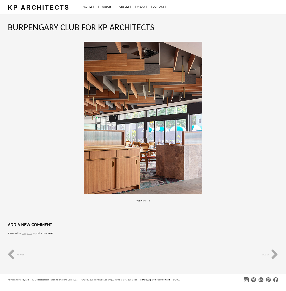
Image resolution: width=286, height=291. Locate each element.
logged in (27, 233)
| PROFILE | (87, 6)
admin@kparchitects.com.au (155, 280)
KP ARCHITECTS (38, 7)
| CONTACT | (158, 6)
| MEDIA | (141, 6)
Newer (20, 255)
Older (266, 255)
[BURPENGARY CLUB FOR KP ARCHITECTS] (143, 118)
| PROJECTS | (106, 6)
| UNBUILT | (124, 6)
